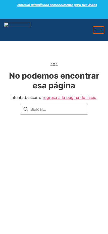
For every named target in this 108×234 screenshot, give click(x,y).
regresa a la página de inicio (69, 97)
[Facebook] (46, 14)
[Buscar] (25, 109)
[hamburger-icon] (98, 30)
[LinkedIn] (55, 14)
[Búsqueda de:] (54, 109)
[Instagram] (64, 14)
